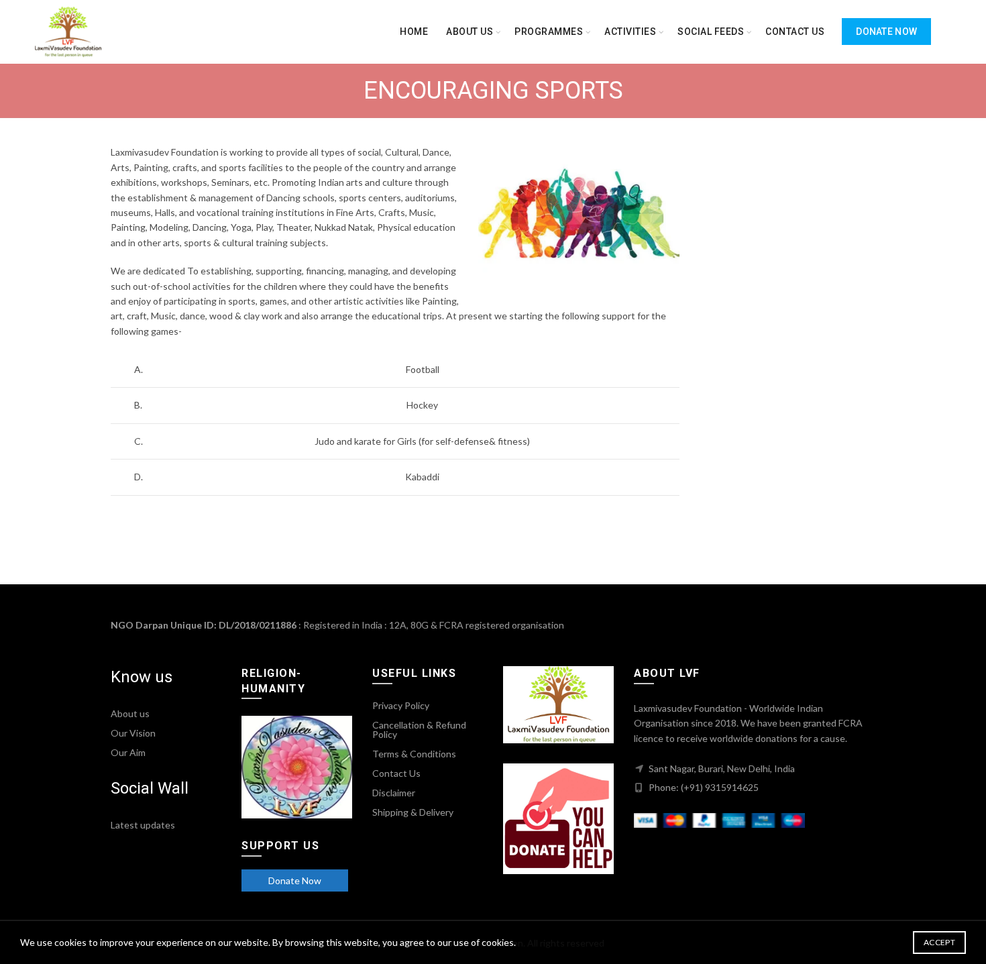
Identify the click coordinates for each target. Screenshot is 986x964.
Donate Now (886, 31)
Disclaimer (393, 792)
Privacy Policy (400, 705)
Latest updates (143, 825)
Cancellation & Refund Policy (419, 729)
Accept (939, 942)
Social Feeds (710, 31)
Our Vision (133, 733)
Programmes (548, 31)
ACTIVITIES (630, 31)
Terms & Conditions (414, 753)
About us (469, 31)
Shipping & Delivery (412, 812)
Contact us (794, 31)
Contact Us (396, 773)
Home (414, 31)
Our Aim (128, 752)
